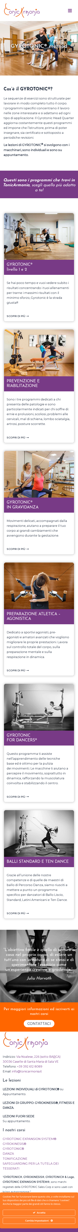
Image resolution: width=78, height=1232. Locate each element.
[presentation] (39, 236)
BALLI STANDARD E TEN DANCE (38, 862)
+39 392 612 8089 (29, 1066)
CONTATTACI (39, 1023)
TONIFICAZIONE (15, 1158)
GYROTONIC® (13, 1148)
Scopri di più (18, 316)
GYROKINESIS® (14, 1144)
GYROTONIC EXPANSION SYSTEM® (29, 1139)
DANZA (8, 1153)
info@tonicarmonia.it (27, 1071)
